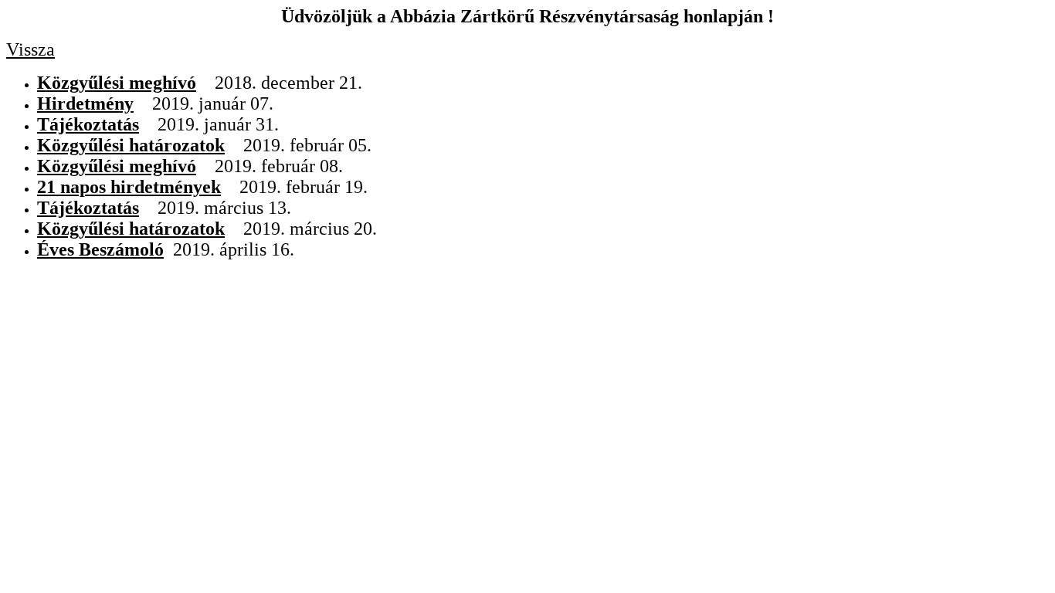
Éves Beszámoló (100, 249)
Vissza (30, 49)
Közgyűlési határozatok (131, 145)
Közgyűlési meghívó (116, 83)
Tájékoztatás (88, 124)
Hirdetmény (85, 103)
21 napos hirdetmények (129, 187)
